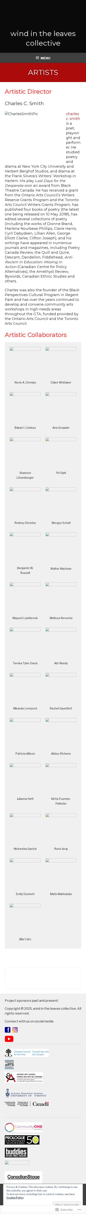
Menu (45, 58)
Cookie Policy (15, 1197)
